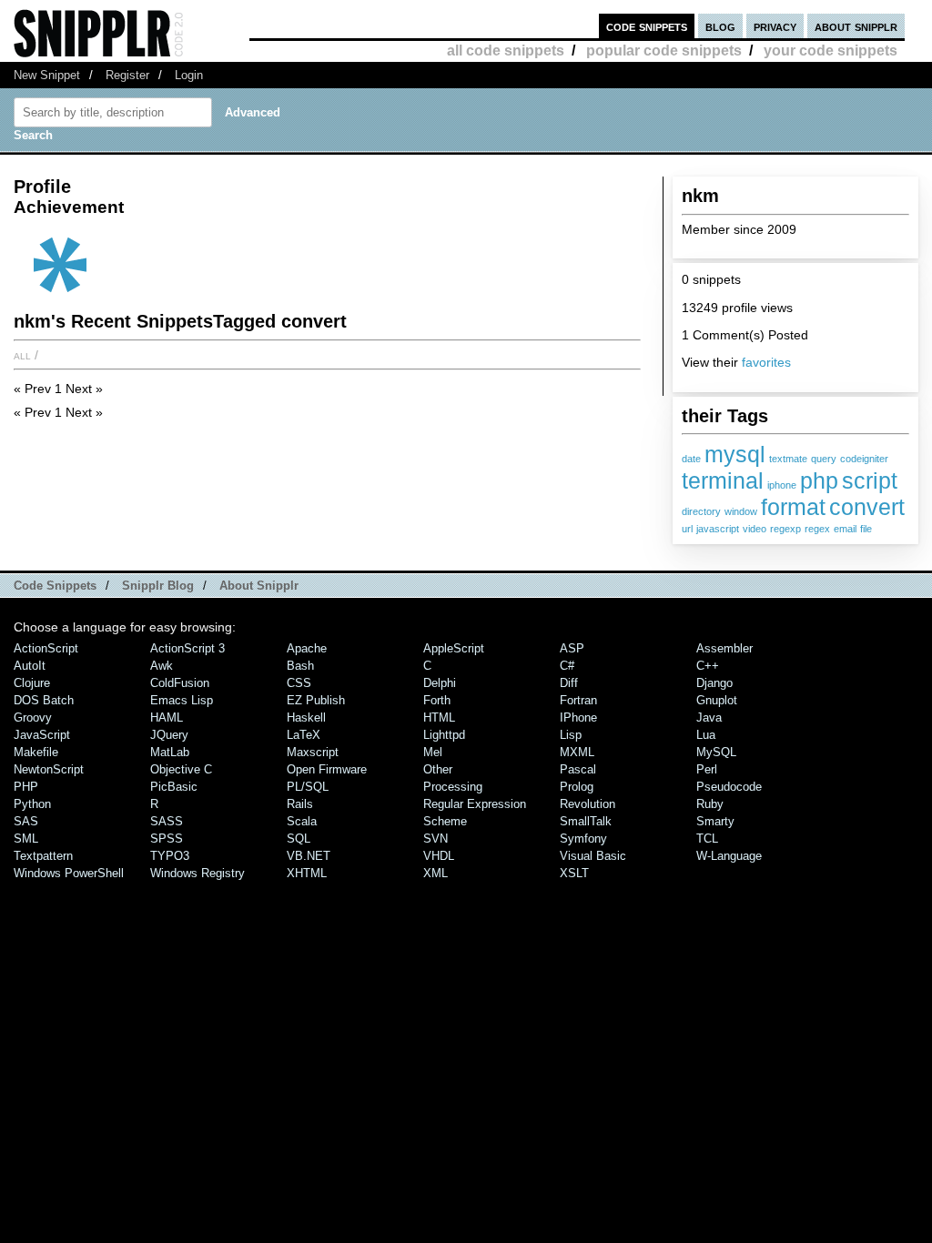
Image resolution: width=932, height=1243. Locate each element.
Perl (706, 769)
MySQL (716, 752)
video (754, 528)
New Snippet (47, 75)
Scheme (445, 821)
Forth (437, 700)
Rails (300, 804)
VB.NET (308, 856)
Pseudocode (729, 786)
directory (701, 511)
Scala (302, 821)
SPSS (166, 838)
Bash (300, 665)
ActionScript (46, 648)
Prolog (576, 786)
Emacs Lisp (181, 700)
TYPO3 (169, 856)
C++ (707, 665)
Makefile (36, 752)
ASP (572, 648)
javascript (717, 528)
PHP (26, 786)
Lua (705, 735)
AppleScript (453, 648)
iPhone (578, 717)
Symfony (583, 838)
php (819, 480)
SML (26, 838)
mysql (734, 454)
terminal (723, 480)
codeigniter (864, 458)
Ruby (710, 804)
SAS (26, 821)
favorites (766, 362)
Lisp (571, 735)
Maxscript (313, 752)
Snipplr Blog (158, 585)
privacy (775, 26)
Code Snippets (55, 585)
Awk (161, 665)
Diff (569, 683)
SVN (435, 838)
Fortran (578, 700)
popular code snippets (664, 50)
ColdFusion (179, 683)
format (793, 507)
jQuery (169, 735)
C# (567, 665)
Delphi (439, 683)
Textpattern (43, 856)
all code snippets (505, 50)
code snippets (646, 26)
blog (720, 26)
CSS (299, 683)
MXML (577, 752)
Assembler (724, 648)
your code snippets (830, 50)
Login (189, 75)
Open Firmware (327, 769)
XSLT (574, 873)
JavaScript (42, 735)
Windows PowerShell (69, 873)
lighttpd (444, 735)
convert (867, 507)
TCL (707, 838)
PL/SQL (308, 786)
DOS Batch (44, 700)
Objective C (181, 769)
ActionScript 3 (187, 648)
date (691, 458)
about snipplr (856, 26)
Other (437, 769)
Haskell (306, 717)
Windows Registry (197, 873)
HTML (439, 717)
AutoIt (30, 665)
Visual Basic (593, 856)
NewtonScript (49, 769)
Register (127, 75)
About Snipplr (259, 585)
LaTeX (303, 735)
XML (435, 873)
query (823, 458)
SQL (298, 838)
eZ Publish (316, 700)
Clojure (32, 683)
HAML (166, 717)
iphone (781, 485)
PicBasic (174, 786)
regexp (785, 528)
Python (32, 804)
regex (817, 528)
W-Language (729, 856)
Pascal (578, 769)
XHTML (307, 873)
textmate (788, 458)
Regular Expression (474, 804)
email (845, 528)
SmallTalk (586, 821)
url (687, 528)
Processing (452, 786)
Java (709, 717)
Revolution (587, 804)
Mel (432, 752)
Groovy (33, 717)
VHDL (438, 856)
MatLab (169, 752)
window (740, 511)
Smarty (715, 821)
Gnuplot (716, 700)
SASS (166, 821)
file (866, 528)
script (869, 480)
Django (714, 683)
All (22, 355)
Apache (307, 648)
